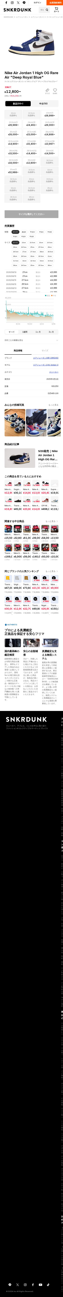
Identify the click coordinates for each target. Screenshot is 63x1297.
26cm (50, 247)
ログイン (37, 3)
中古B (50, 232)
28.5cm (50, 252)
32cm (24, 261)
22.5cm (32, 242)
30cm (32, 256)
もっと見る (53, 405)
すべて (15, 232)
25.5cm (41, 247)
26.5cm (15, 252)
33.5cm (50, 261)
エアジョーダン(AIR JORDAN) (45, 358)
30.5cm (41, 256)
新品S (24, 232)
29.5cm (23, 256)
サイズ (45, 350)
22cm (24, 242)
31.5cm (15, 261)
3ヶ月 (51, 332)
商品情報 (18, 350)
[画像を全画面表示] (31, 39)
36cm (50, 265)
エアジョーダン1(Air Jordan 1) (45, 365)
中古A (41, 232)
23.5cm (49, 242)
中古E (32, 236)
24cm (15, 247)
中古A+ (32, 232)
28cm (42, 252)
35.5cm (41, 265)
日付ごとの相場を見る (14, 340)
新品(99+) (18, 103)
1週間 (24, 332)
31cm (50, 256)
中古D (23, 236)
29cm (15, 256)
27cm (24, 252)
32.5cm (33, 261)
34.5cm (23, 265)
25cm (32, 247)
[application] (31, 312)
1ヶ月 (38, 332)
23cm (41, 242)
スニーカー (53, 372)
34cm (15, 265)
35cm (32, 265)
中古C (15, 236)
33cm (42, 261)
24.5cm (23, 247)
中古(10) (43, 103)
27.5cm (33, 252)
